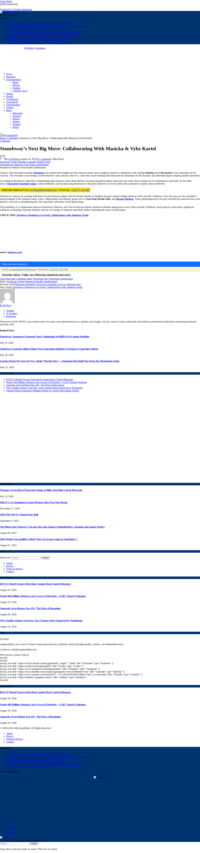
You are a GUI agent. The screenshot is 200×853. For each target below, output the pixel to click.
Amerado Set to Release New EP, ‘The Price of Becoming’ (35, 28)
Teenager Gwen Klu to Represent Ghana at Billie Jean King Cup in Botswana (41, 490)
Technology (12, 99)
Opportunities (13, 104)
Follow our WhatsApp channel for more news (46, 274)
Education (17, 113)
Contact (10, 571)
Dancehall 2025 (41, 278)
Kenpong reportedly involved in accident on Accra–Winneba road (48, 284)
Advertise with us (11, 274)
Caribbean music (24, 278)
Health (9, 96)
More (9, 110)
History (16, 119)
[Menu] (1, 133)
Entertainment (13, 79)
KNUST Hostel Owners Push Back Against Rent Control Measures (39, 23)
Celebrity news (19, 90)
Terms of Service (14, 568)
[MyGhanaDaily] (9, 12)
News (9, 74)
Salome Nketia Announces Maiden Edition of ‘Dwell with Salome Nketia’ (43, 34)
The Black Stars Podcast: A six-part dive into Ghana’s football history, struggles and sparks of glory (52, 527)
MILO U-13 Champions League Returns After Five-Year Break (33, 502)
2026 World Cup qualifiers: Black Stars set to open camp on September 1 (38, 539)
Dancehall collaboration (61, 278)
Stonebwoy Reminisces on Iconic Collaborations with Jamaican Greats (53, 215)
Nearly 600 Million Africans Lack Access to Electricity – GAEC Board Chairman (46, 26)
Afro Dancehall (7, 278)
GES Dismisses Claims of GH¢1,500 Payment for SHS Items (36, 40)
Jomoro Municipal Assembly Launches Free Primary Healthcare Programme (43, 37)
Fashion (16, 88)
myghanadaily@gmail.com (43, 190)
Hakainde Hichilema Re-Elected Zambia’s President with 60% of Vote (40, 42)
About (9, 563)
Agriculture (12, 102)
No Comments (44, 159)
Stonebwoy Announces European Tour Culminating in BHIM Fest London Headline (44, 336)
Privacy (10, 566)
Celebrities (5, 141)
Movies (16, 85)
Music (15, 82)
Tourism (16, 116)
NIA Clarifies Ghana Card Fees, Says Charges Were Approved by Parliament (44, 31)
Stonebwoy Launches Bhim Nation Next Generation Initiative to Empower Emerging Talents (49, 349)
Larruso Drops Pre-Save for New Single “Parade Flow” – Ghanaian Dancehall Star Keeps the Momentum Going (59, 361)
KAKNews (14, 159)
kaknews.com (15, 252)
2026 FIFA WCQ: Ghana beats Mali (19, 514)
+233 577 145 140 (80, 190)
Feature (16, 121)
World (15, 127)
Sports (9, 93)
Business (10, 76)
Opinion (16, 124)
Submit (34, 843)
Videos (9, 107)
